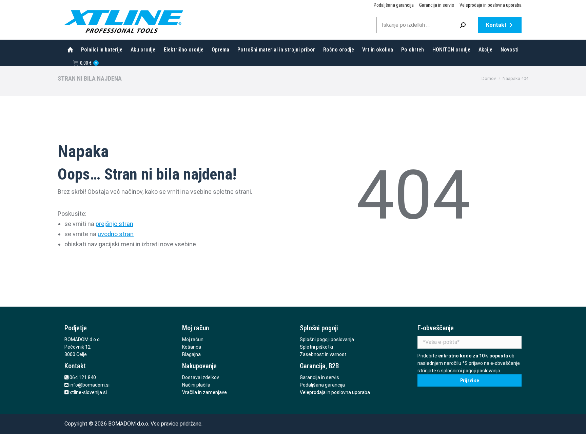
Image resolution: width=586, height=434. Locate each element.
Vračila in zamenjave (204, 392)
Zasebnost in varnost (323, 354)
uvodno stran (116, 233)
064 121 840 (83, 377)
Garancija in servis (319, 377)
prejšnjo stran (114, 223)
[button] (479, 8)
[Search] (463, 25)
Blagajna (191, 354)
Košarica (191, 347)
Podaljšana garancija (322, 385)
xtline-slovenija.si (88, 392)
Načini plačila (196, 385)
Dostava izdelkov (200, 377)
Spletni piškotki (316, 347)
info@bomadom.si (90, 385)
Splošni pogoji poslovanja (327, 339)
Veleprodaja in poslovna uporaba (335, 392)
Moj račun (192, 339)
